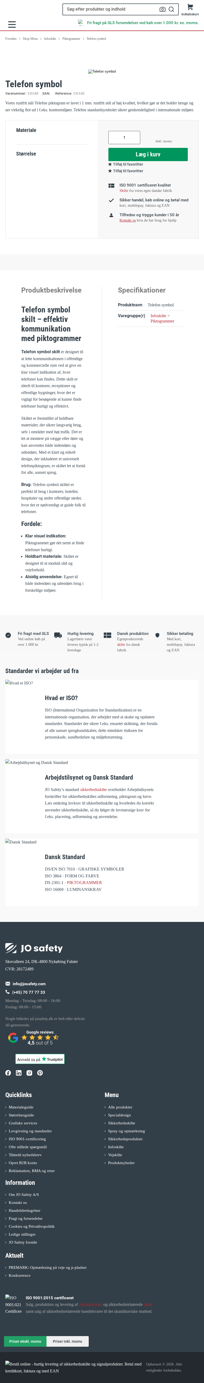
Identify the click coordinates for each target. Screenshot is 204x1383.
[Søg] (171, 9)
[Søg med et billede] (162, 9)
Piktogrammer (162, 321)
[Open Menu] (12, 24)
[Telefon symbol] (102, 71)
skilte (121, 645)
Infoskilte (158, 315)
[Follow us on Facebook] (8, 1073)
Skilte (124, 191)
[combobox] (120, 9)
